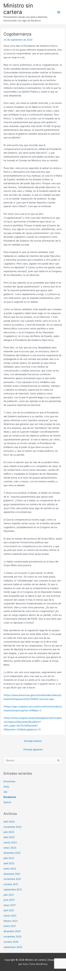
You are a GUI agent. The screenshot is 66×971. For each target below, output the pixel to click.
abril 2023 (9, 837)
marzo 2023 (10, 842)
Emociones (9, 781)
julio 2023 (9, 832)
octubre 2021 (11, 884)
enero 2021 (10, 926)
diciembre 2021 (12, 874)
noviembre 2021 (12, 879)
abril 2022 (9, 863)
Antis (6, 786)
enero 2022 (10, 868)
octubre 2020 (11, 941)
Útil (5, 792)
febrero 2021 (10, 921)
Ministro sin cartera (18, 8)
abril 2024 (9, 821)
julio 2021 (9, 894)
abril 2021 (9, 910)
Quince (7, 802)
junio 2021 (9, 900)
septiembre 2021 (13, 889)
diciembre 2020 (12, 931)
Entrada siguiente (33, 749)
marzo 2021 (10, 915)
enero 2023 (10, 847)
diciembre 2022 (12, 852)
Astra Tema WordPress (35, 964)
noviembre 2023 (12, 827)
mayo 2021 (10, 905)
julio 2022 (9, 858)
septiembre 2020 (13, 947)
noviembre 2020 (12, 936)
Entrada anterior (33, 741)
